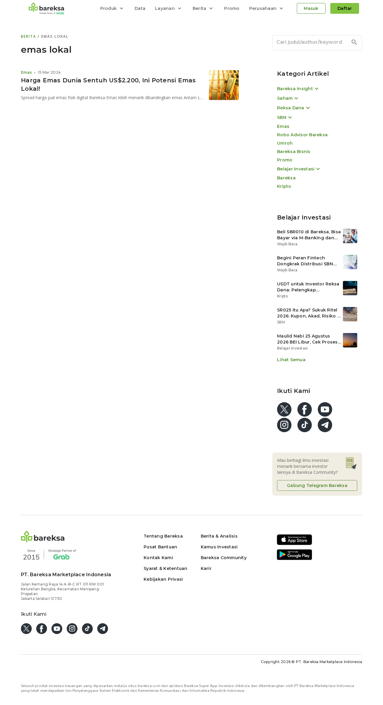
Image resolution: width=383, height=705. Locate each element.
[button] (43, 541)
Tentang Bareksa (163, 536)
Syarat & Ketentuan (166, 568)
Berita (29, 36)
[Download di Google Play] (294, 559)
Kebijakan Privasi (163, 579)
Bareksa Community (224, 557)
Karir (206, 568)
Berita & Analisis (219, 536)
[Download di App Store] (294, 544)
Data (140, 8)
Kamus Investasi (219, 547)
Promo (231, 8)
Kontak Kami (158, 557)
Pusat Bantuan (160, 547)
